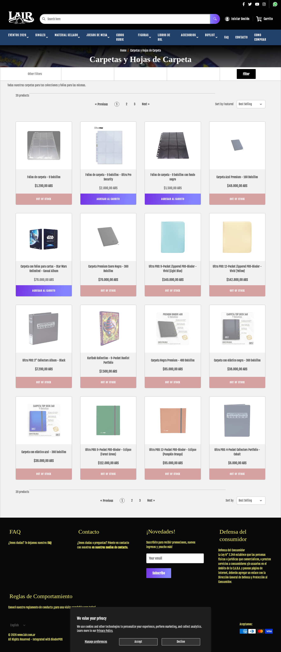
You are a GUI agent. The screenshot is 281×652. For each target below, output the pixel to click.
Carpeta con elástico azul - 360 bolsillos (43, 452)
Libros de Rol (164, 37)
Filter (246, 74)
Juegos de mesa (97, 37)
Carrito (268, 19)
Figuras (143, 37)
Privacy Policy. (105, 630)
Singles (40, 37)
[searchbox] (35, 74)
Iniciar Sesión (240, 19)
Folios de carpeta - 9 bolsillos (43, 177)
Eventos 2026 (17, 37)
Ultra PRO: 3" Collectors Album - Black (43, 360)
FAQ (226, 37)
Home (123, 50)
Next (146, 104)
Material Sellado (66, 37)
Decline (181, 641)
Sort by (229, 500)
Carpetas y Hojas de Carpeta (145, 50)
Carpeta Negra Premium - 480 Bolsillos (173, 360)
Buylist (210, 37)
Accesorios (188, 37)
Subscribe (158, 573)
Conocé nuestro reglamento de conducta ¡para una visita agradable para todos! (52, 607)
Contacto (241, 37)
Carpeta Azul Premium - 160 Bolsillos (237, 177)
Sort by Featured (224, 104)
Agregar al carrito (108, 199)
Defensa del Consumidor (231, 550)
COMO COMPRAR (260, 37)
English (14, 625)
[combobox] (34, 74)
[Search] (215, 19)
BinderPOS (57, 639)
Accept (138, 641)
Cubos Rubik (120, 37)
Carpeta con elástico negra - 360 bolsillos (237, 360)
